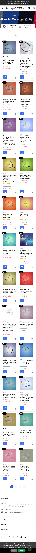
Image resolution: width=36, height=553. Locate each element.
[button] (2, 8)
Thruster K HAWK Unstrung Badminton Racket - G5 (9, 434)
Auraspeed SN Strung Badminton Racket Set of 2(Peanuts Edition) (9, 396)
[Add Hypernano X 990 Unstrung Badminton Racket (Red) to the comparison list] (32, 301)
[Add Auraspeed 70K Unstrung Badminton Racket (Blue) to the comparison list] (15, 228)
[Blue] (5, 428)
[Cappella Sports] (4, 499)
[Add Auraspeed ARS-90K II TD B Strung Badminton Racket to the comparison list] (32, 372)
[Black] (3, 56)
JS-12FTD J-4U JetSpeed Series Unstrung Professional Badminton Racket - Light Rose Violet (26, 397)
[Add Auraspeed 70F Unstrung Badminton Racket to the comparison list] (32, 228)
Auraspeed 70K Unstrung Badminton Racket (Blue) (9, 216)
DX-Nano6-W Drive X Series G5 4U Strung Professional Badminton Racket (9, 468)
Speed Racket (11, 25)
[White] (5, 56)
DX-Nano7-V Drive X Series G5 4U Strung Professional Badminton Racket (25, 468)
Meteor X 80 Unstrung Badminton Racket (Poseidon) (9, 252)
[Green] (7, 56)
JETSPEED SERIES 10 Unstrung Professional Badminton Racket (9, 291)
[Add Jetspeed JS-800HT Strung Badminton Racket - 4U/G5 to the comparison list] (15, 78)
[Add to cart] (5, 77)
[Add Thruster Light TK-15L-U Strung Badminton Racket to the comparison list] (32, 444)
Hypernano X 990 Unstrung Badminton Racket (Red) (26, 291)
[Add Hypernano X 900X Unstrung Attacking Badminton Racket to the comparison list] (32, 192)
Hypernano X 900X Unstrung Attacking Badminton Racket (25, 177)
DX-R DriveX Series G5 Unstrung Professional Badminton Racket (9, 362)
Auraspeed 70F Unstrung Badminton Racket (26, 216)
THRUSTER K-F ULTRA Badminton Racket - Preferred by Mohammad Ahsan (26, 102)
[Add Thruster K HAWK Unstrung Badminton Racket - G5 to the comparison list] (15, 444)
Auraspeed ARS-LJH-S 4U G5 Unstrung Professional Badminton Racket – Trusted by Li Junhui (9, 178)
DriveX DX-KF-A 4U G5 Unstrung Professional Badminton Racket (26, 324)
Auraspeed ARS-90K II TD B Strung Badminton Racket (26, 362)
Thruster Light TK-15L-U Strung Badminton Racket (26, 432)
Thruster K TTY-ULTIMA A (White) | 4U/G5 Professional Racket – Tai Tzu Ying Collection (26, 139)
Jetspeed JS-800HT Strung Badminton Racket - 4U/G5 (8, 62)
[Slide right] (33, 27)
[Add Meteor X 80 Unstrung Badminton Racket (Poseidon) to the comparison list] (15, 268)
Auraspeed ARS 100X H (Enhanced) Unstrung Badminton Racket (9, 101)
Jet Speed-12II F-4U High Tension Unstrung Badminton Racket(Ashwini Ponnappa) (26, 253)
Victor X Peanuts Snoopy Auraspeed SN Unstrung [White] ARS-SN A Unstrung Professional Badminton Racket (9, 326)
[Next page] (24, 486)
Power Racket (27, 25)
